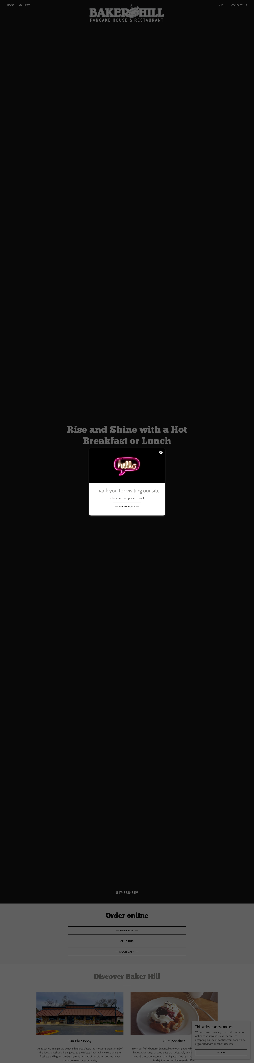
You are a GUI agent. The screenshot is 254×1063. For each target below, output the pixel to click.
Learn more (127, 506)
